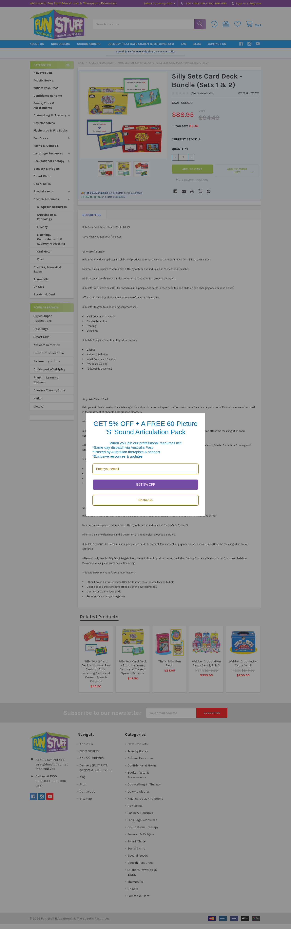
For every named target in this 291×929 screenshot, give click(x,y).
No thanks (145, 500)
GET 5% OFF (145, 484)
